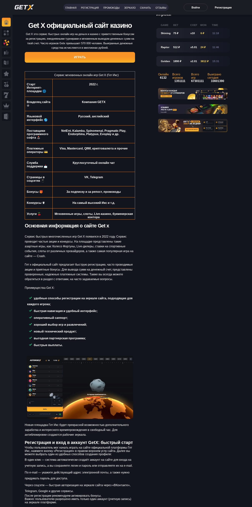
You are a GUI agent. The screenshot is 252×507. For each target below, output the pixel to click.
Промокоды (111, 7)
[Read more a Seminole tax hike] (6, 52)
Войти (195, 7)
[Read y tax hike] (6, 22)
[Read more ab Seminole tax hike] (6, 63)
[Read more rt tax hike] (24, 7)
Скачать (145, 7)
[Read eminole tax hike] (6, 95)
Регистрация (90, 7)
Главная (70, 7)
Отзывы (161, 7)
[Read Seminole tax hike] (6, 73)
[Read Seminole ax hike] (6, 105)
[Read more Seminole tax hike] (6, 84)
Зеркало (130, 7)
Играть (80, 57)
